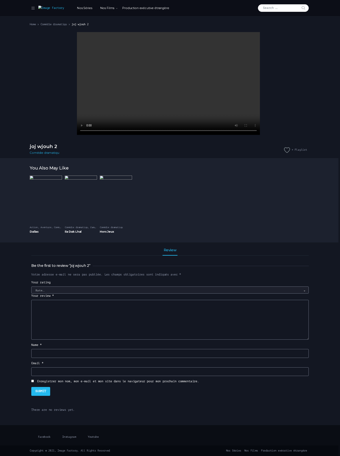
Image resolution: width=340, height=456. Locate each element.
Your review (42, 296)
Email (37, 363)
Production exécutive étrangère (145, 8)
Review (170, 250)
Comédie (58, 227)
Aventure (46, 227)
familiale (96, 227)
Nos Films (107, 8)
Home (33, 24)
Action (34, 227)
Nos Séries (84, 8)
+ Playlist (299, 149)
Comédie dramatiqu (54, 24)
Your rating (40, 282)
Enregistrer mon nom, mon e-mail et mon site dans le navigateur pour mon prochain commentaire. (118, 381)
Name (36, 345)
